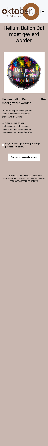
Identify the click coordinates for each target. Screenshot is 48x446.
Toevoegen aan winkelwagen (24, 157)
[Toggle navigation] (43, 11)
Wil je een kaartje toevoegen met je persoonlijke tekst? (22, 145)
